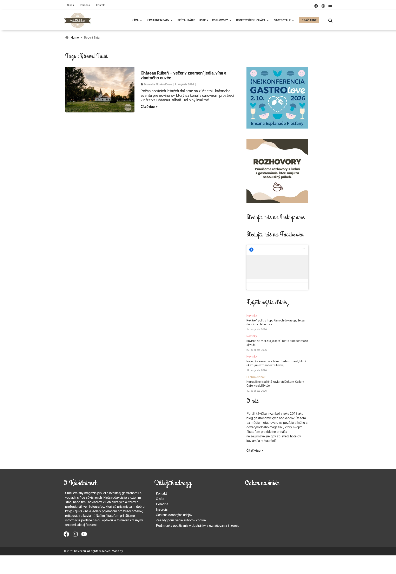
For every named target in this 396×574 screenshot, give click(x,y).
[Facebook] (316, 6)
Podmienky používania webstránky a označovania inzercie (197, 526)
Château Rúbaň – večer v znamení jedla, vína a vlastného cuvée (183, 75)
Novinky (251, 315)
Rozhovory (220, 20)
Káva (135, 20)
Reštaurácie (186, 20)
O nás (70, 5)
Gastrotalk (282, 20)
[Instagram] (323, 6)
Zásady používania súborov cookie (181, 520)
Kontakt (100, 5)
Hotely (203, 20)
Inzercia (161, 509)
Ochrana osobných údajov (174, 515)
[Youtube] (330, 6)
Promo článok (255, 377)
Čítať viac (148, 107)
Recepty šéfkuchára (250, 20)
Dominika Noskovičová (158, 84)
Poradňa (85, 5)
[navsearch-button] (330, 20)
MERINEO (130, 551)
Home (75, 37)
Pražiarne (309, 20)
